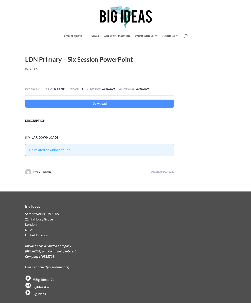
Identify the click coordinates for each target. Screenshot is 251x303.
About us (168, 35)
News (95, 35)
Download (100, 103)
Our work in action (117, 35)
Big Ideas (38, 294)
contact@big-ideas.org (51, 267)
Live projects (73, 35)
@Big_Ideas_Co (43, 280)
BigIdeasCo (40, 287)
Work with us (144, 35)
